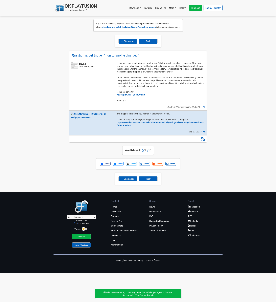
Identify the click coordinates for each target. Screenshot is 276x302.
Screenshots (117, 225)
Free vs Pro (160, 7)
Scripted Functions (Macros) (124, 230)
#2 (204, 132)
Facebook (195, 207)
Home (114, 207)
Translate (84, 223)
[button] (75, 8)
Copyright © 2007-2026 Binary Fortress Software (138, 260)
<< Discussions (127, 41)
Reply (148, 41)
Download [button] (134, 7)
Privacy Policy (156, 225)
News (152, 207)
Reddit (193, 225)
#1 (204, 107)
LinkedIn (194, 221)
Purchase (195, 7)
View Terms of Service (145, 295)
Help (113, 240)
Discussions (155, 211)
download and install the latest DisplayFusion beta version (129, 27)
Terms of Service (157, 230)
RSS (192, 230)
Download (116, 211)
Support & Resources (159, 221)
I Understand (127, 295)
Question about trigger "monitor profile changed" (105, 55)
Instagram (195, 235)
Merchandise (117, 244)
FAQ (151, 216)
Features (148, 7)
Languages (116, 235)
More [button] (171, 7)
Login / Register (213, 7)
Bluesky (194, 211)
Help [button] (181, 7)
